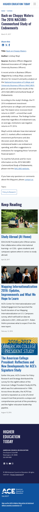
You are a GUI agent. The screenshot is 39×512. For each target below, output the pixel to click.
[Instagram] (12, 463)
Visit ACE (5, 496)
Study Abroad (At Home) (16, 236)
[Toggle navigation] (35, 4)
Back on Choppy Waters (16, 51)
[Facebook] (9, 45)
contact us (29, 179)
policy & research (9, 192)
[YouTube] (10, 463)
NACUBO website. (22, 168)
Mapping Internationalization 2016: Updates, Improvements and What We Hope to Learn (19, 292)
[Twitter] (6, 45)
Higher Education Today (15, 4)
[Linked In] (3, 45)
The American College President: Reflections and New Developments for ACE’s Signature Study (18, 364)
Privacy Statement (16, 475)
